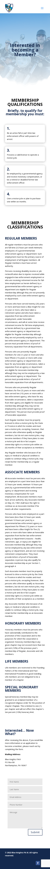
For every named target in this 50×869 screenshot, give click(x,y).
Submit (35, 832)
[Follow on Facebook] (38, 863)
